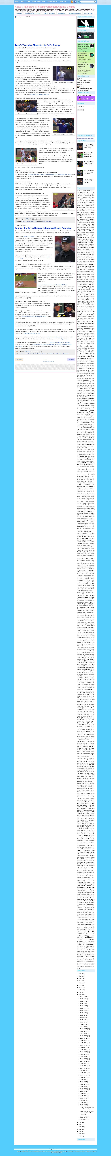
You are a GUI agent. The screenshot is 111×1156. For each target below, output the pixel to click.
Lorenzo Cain (91, 598)
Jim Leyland (90, 525)
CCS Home (19, 13)
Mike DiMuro (86, 659)
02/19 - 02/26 (83, 1095)
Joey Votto (81, 536)
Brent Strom (90, 277)
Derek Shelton (80, 386)
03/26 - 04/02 (83, 1084)
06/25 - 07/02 (83, 1054)
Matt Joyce (90, 639)
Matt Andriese (81, 634)
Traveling (79, 917)
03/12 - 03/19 (83, 1089)
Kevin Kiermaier (87, 575)
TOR (93, 884)
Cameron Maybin (90, 304)
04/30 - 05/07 (83, 1072)
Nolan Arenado (90, 691)
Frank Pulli (80, 441)
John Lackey (87, 541)
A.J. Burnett (79, 190)
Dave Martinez (90, 368)
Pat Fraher (92, 699)
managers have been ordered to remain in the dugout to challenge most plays (49, 174)
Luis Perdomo (88, 600)
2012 (80, 1131)
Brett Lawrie (88, 279)
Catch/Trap (91, 314)
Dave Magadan (82, 368)
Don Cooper (90, 395)
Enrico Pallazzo (90, 419)
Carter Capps (86, 311)
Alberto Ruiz (89, 205)
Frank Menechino (90, 439)
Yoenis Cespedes (90, 961)
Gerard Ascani (84, 452)
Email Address (80, 106)
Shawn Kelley (87, 870)
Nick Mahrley (86, 687)
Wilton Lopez (82, 958)
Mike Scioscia (90, 667)
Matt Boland (86, 635)
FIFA (84, 427)
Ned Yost (89, 679)
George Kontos (86, 451)
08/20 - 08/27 (83, 1036)
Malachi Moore (82, 607)
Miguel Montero (89, 654)
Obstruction (89, 692)
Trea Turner (80, 922)
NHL (88, 677)
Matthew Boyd (80, 644)
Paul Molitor (87, 704)
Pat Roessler (79, 702)
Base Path (82, 246)
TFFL (87, 884)
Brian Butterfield (82, 282)
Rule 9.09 (86, 833)
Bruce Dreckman (88, 293)
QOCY (88, 721)
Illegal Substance (81, 481)
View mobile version (48, 361)
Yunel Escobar (89, 964)
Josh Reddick (80, 560)
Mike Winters (88, 669)
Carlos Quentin (87, 309)
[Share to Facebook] (41, 219)
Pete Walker (89, 711)
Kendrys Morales (82, 570)
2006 (80, 1136)
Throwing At (91, 892)
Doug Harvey (83, 400)
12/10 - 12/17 (83, 1001)
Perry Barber (84, 709)
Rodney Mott (80, 744)
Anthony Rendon (81, 229)
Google (56, 1151)
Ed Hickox (84, 403)
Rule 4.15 (84, 800)
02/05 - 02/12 (83, 1100)
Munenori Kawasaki (88, 674)
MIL (78, 603)
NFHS (78, 677)
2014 (80, 1127)
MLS (93, 603)
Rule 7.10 (89, 821)
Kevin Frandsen (87, 573)
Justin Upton (86, 563)
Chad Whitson (83, 318)
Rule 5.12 (86, 808)
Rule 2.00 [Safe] (80, 783)
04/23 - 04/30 (83, 1075)
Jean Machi (92, 506)
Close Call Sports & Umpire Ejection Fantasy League (45, 6)
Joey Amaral (82, 535)
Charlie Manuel (87, 319)
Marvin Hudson (81, 630)
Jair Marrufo (87, 489)
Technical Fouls (81, 887)
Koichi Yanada (87, 580)
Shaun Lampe (80, 870)
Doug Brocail (82, 398)
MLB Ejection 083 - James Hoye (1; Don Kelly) (89, 180)
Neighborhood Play (81, 681)
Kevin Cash (89, 572)
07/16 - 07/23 (83, 1047)
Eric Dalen (88, 421)
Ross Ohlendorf (86, 751)
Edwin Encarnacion (90, 408)
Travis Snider (81, 921)
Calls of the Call (80, 304)
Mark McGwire (83, 622)
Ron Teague (91, 748)
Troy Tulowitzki (80, 926)
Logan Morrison (83, 598)
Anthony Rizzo (90, 229)
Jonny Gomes (80, 551)
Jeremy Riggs (89, 518)
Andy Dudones (82, 219)
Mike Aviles (88, 655)
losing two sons (64, 339)
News (87, 682)
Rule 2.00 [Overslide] (82, 780)
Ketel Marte (82, 572)
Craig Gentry (90, 350)
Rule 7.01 (92, 815)
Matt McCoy (87, 640)
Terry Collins (83, 889)
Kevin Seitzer (81, 578)
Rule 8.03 (92, 827)
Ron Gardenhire (90, 744)
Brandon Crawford (80, 272)
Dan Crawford (86, 356)
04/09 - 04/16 (83, 1079)
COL (85, 303)
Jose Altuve (79, 555)
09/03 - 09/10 (83, 1031)
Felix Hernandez (80, 431)
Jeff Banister (87, 508)
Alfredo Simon (87, 214)
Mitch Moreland (87, 672)
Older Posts (71, 359)
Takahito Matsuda (86, 885)
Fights (80, 434)
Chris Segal (89, 331)
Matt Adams (86, 632)
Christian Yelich (89, 333)
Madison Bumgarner (83, 605)
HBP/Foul (84, 463)
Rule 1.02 (88, 754)
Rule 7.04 (79, 818)
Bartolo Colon (84, 244)
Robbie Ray (90, 736)
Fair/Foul (89, 427)
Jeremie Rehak (88, 516)
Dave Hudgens (91, 366)
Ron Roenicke (82, 748)
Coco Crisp (84, 341)
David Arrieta (91, 371)
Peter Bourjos (80, 712)
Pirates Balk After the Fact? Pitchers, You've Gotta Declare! (82, 55)
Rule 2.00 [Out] (90, 778)
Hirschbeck (61, 342)
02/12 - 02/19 (83, 1098)
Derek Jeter (79, 385)
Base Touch (91, 246)
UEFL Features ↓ (50, 13)
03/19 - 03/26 (83, 1086)
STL (78, 848)
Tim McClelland (84, 897)
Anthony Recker (90, 227)
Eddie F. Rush (90, 405)
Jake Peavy (84, 493)
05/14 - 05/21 (83, 1068)
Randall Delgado (89, 724)
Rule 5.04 (79, 803)
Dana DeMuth (84, 360)
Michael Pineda (90, 649)
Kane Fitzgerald (89, 565)
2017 (80, 994)
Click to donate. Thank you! (84, 95)
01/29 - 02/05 (83, 1102)
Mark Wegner (90, 625)
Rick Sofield (83, 733)
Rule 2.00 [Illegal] (86, 771)
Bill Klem (86, 254)
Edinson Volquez (80, 407)
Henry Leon (90, 469)
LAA (93, 585)
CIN (93, 301)
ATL (88, 195)
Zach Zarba (80, 966)
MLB (88, 603)
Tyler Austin (88, 927)
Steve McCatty (86, 877)
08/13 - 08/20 (83, 1038)
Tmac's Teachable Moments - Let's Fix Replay (37, 45)
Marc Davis (90, 612)
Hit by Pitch (88, 471)
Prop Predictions (88, 717)
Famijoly (81, 86)
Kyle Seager (87, 585)
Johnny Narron (80, 546)
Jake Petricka (91, 493)
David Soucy (86, 380)
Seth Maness (84, 867)
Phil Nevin (86, 714)
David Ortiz (79, 376)
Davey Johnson (83, 371)
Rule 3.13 (89, 791)
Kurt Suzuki (85, 583)
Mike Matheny (88, 662)
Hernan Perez (80, 471)
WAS (90, 949)
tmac (36, 221)
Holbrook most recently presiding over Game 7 (34, 316)
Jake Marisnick (86, 491)
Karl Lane (79, 566)
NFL (83, 677)
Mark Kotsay (80, 620)
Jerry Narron (88, 521)
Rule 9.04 (85, 832)
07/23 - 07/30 (83, 1045)
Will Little (84, 954)
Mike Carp (87, 657)
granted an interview (28, 236)
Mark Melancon (91, 622)
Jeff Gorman (87, 509)
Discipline (84, 393)
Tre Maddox (90, 921)
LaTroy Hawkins (89, 587)
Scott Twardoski (86, 858)
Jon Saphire (85, 548)
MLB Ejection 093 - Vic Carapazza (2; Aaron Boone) (89, 146)
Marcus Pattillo (80, 613)
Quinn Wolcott (81, 723)
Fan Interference (81, 429)
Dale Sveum (86, 355)
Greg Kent (79, 459)
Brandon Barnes (80, 271)
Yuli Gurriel (81, 964)
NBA (78, 676)
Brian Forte (91, 282)
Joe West (92, 533)
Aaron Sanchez (86, 197)
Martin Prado (81, 629)
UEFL (39, 221)
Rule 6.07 (88, 813)
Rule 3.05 (81, 790)
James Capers (82, 494)
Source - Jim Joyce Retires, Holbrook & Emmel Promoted (43, 228)
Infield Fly (91, 481)
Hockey (79, 472)
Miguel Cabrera (90, 652)
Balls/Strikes (83, 242)
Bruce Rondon (80, 294)
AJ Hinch (88, 194)
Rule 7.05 (87, 818)
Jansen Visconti (88, 499)
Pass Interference (90, 697)
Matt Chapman (87, 637)
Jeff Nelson (91, 513)
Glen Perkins (90, 456)
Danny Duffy (86, 363)
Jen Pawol (90, 514)
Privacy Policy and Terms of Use (55, 1149)
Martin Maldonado (90, 627)
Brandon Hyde (80, 274)
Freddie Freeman (88, 441)
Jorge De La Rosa (89, 553)
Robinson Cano (91, 741)
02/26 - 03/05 (83, 1093)
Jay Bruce (79, 506)
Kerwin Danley (90, 570)
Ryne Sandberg (90, 845)
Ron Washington (83, 749)
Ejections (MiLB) (81, 412)
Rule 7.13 (86, 823)
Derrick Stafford (84, 388)
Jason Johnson (89, 501)
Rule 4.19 (90, 800)
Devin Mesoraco (86, 390)
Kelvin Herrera (84, 568)
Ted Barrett (91, 887)
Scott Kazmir (87, 857)
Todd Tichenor (90, 904)
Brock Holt (86, 291)
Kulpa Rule (91, 582)
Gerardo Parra (91, 452)
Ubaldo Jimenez (89, 933)
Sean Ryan (90, 863)
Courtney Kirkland (81, 348)
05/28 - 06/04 (83, 1063)
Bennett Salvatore (84, 251)
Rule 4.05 (92, 795)
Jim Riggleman (90, 526)
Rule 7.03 (89, 817)
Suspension (89, 882)
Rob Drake (91, 733)
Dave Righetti (82, 370)
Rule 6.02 (86, 810)
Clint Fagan (89, 338)
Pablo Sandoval (83, 696)
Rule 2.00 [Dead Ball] (89, 766)
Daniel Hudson (86, 361)
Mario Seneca (80, 615)
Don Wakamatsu (90, 397)
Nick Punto (84, 689)
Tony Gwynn (91, 912)
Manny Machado (90, 610)
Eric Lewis (91, 422)
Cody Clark (91, 341)
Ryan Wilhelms (82, 845)
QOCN (88, 719)
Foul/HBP (89, 437)
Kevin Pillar (84, 577)
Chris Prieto (85, 329)
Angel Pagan (89, 225)
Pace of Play (91, 696)
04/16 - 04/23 (83, 1077)
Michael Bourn (91, 647)
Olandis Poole (80, 694)
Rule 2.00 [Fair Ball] (84, 768)
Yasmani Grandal (81, 961)
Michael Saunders (80, 650)
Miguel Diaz (81, 654)
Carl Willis (88, 306)
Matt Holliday (83, 639)
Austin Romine (90, 237)
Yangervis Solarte (80, 959)
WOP (80, 78)
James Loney (90, 496)
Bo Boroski (79, 261)
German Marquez (82, 454)
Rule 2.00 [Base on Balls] (87, 763)
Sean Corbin (89, 862)
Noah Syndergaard (81, 691)
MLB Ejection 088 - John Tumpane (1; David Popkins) (89, 163)
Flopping (79, 436)
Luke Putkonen (85, 602)
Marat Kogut (82, 612)
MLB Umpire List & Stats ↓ (33, 13)
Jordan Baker (88, 551)
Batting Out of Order (83, 249)
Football (86, 436)
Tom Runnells (87, 907)
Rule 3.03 (92, 788)
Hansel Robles (89, 466)
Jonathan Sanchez (88, 550)
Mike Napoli (89, 665)
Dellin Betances (83, 383)
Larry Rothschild (86, 592)
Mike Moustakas (82, 664)
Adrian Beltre (85, 200)
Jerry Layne (88, 520)
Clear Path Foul (90, 336)
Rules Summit (88, 835)
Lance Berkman (86, 590)
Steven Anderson (85, 879)
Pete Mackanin (80, 711)
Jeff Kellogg (86, 511)
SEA (86, 847)
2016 (80, 1122)
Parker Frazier (82, 697)
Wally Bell (79, 951)
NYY (81, 679)
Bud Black (82, 298)
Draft (78, 402)
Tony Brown (84, 912)
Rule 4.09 (92, 796)
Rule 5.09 (81, 807)
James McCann (81, 498)
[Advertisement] (45, 30)
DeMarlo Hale (85, 381)
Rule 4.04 (86, 795)
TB (78, 884)
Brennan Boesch (89, 276)
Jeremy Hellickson (80, 518)
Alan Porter (80, 204)
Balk (93, 241)
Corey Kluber (80, 346)
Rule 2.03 (79, 788)
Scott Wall (85, 860)
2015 (80, 1124)
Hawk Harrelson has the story (32, 333)
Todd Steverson (82, 904)
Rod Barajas (90, 743)
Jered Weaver (80, 516)
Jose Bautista (87, 555)
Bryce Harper (80, 296)
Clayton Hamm (91, 334)
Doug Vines (90, 400)
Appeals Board (83, 231)
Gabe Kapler (80, 444)
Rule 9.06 (79, 833)
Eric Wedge (87, 424)
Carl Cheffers (81, 306)
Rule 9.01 (83, 830)
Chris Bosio (83, 324)
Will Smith (91, 954)
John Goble (87, 540)
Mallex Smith (86, 608)
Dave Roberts (91, 370)
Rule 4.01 (90, 793)
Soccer (84, 872)
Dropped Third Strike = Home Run (39, 94)
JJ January (88, 488)
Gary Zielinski (82, 447)
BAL (83, 241)
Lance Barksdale (82, 588)
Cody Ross (79, 343)
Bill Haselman (90, 252)
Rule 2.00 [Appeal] (82, 761)
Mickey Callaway (81, 652)
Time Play (92, 900)
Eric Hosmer (84, 422)
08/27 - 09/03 (83, 1033)
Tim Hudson (86, 895)
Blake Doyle (81, 259)
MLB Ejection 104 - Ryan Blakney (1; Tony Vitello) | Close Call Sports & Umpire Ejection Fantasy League (83, 82)
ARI (83, 195)
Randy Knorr (80, 726)
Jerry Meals (80, 521)
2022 (80, 983)
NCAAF (91, 676)
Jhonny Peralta (85, 523)
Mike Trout (81, 669)
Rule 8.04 (81, 828)
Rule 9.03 (79, 832)
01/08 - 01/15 (83, 1117)
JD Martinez (82, 488)
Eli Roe (88, 415)
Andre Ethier (91, 215)
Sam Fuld (83, 852)
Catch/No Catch (81, 314)
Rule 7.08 (91, 820)
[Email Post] (33, 219)
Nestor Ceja (80, 682)
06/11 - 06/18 (83, 1059)
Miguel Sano (80, 655)
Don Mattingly (80, 397)
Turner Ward (90, 926)
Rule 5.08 (92, 805)
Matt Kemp (79, 640)
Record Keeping (86, 728)
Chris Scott (81, 331)
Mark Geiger (82, 619)
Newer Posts (19, 359)
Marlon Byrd (81, 627)
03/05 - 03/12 (83, 1091)
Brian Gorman (83, 284)
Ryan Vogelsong (91, 843)
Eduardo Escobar (80, 408)
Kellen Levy (87, 566)
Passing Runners (83, 699)
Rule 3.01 (85, 788)
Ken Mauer (91, 568)
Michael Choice (81, 649)
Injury (81, 483)
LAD (81, 587)
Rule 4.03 (79, 795)
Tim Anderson (83, 894)
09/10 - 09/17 (83, 1029)
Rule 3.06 (88, 790)
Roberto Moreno (90, 738)
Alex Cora (79, 209)
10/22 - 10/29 (83, 1015)
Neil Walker (90, 681)
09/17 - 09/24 (83, 1026)
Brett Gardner (80, 279)
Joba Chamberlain (86, 530)
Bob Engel (87, 262)
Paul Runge (86, 706)
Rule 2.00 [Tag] (81, 786)
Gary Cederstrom (81, 446)
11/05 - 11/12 (83, 1010)
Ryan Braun (80, 840)
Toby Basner (82, 902)
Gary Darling (91, 446)
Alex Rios (92, 209)
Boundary (82, 267)
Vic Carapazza (88, 946)
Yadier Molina (90, 958)
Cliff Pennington (80, 338)
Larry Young (87, 593)
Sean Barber (80, 862)
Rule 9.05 (90, 832)
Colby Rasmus (87, 343)
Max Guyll (88, 644)
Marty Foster (89, 629)
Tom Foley (82, 905)
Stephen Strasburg (86, 875)
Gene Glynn (79, 449)
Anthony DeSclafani (81, 227)
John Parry (85, 543)
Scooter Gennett (83, 853)
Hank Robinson (80, 466)
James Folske (90, 494)
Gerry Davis (91, 454)
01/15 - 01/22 (83, 1105)
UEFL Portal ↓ (88, 13)
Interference (91, 486)
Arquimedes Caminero (82, 234)
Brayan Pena (81, 276)
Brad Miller (82, 269)
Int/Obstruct (87, 484)
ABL (85, 192)
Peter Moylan (87, 712)
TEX (82, 884)
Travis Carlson (86, 917)
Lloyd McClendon (89, 597)
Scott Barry (91, 853)
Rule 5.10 (89, 806)
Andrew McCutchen (90, 217)
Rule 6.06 (81, 813)
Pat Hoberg (81, 701)
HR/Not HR (89, 464)
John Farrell (85, 538)
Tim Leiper (92, 895)
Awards (87, 239)
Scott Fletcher (82, 855)
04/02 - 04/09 (83, 1082)
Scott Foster (90, 855)
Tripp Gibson (88, 924)
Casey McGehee (88, 313)
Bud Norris (90, 298)
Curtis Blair (90, 351)
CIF (90, 301)
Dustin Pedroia (86, 402)
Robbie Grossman (81, 736)
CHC (84, 301)
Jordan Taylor (80, 553)
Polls (90, 716)
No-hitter (90, 689)
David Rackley (85, 378)
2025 (80, 976)
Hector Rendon (90, 468)
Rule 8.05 (87, 828)
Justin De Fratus (85, 561)
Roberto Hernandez (81, 738)
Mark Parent (81, 624)
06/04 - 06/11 (83, 1061)
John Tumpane (87, 545)
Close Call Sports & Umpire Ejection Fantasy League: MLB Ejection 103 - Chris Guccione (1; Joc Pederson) (83, 90)
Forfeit (92, 436)
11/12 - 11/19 (83, 1008)
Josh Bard (81, 558)
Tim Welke (84, 900)
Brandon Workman (90, 274)
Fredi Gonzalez (88, 442)
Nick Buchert (79, 686)
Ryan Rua (84, 843)
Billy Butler (79, 257)
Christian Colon (80, 333)
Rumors (79, 837)
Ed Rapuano (82, 405)
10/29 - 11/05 (83, 1013)
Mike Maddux (80, 662)
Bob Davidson (54, 342)
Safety (87, 850)
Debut (92, 382)
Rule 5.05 (87, 803)
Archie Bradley (89, 232)
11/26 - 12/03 (83, 1003)
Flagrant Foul (89, 434)
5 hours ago (79, 84)
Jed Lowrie (80, 508)
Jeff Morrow (84, 513)
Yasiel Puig (89, 959)
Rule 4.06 (81, 796)
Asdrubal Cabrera (85, 235)
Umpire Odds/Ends (47, 221)
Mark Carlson (85, 617)
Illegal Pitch (89, 479)
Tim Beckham (91, 894)
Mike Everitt (31, 353)
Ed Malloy (92, 403)
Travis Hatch (84, 919)
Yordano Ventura (90, 963)
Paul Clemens (87, 702)
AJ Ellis (82, 194)
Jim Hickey (92, 523)
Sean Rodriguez (81, 863)
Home (45, 359)
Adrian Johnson (88, 202)
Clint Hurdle (80, 340)
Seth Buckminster (90, 865)
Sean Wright (80, 865)
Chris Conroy (80, 326)
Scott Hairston (80, 857)
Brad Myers (90, 269)
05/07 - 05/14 (83, 1070)
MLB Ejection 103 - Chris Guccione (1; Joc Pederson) (83, 66)
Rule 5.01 (79, 801)
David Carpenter (82, 373)
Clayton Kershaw (81, 336)
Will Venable (80, 956)
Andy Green (82, 220)
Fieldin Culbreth (90, 432)
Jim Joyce (24, 353)
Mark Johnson (90, 619)
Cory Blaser (88, 346)
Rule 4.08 (86, 796)
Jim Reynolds (80, 526)
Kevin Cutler (79, 573)
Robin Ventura (81, 741)
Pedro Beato (87, 707)
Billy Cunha (85, 257)
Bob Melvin (91, 264)
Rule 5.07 (84, 805)
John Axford (88, 536)
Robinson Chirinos (82, 743)
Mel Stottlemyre (87, 645)
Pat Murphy (89, 701)
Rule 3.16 (83, 793)
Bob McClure (84, 264)
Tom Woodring (88, 909)
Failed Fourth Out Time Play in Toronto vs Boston (88, 154)
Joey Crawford (90, 535)
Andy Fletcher (90, 219)
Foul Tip (81, 437)
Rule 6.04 (84, 811)
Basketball (91, 247)
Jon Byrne (88, 546)
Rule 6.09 (84, 815)
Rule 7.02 (81, 817)
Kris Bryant (83, 582)
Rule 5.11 (79, 808)
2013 (80, 1129)
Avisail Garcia (80, 239)
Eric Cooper (80, 421)
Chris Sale (91, 329)
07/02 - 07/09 (83, 1052)
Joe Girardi (87, 531)
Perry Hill (91, 709)
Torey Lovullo (80, 915)
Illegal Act (90, 478)
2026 (80, 974)
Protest (79, 719)
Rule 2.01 (90, 786)
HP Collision (80, 464)
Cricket (78, 351)
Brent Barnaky (80, 277)
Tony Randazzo (88, 914)
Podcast (84, 716)
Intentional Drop (81, 486)
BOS (88, 241)
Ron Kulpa (91, 746)
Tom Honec (79, 907)
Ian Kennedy (88, 476)
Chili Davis (87, 323)
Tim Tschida (87, 899)
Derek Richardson (89, 385)
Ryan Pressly (87, 842)
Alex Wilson (88, 210)
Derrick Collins (90, 386)
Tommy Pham (88, 910)
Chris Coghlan (90, 324)
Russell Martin (86, 837)
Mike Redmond (81, 667)
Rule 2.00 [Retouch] (87, 781)
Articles (23, 221)
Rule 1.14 (83, 758)
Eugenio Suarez (86, 426)
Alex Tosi (80, 210)
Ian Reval (84, 478)
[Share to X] (39, 219)
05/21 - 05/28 (83, 1065)
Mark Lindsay (88, 620)
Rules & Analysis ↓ (75, 13)
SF (91, 847)
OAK (80, 692)
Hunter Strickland (81, 474)
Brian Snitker (86, 289)
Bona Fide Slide (90, 266)
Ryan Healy (79, 842)
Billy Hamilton (91, 257)
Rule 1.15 (89, 758)
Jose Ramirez (85, 556)
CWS (90, 303)
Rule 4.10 (82, 798)
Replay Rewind (86, 729)
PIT (93, 694)
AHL (90, 192)
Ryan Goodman (89, 840)
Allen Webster (85, 215)
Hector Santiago (81, 469)
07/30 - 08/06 (83, 1042)
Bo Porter (86, 261)
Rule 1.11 (83, 756)
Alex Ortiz (87, 209)
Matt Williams (87, 642)
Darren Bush (86, 365)
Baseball (82, 247)
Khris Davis (88, 578)
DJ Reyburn (86, 353)
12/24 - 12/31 (83, 996)
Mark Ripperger (90, 624)
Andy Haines (91, 220)
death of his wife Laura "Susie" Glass (53, 337)
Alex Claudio (90, 207)
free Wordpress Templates (80, 1151)
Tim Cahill (80, 895)
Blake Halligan (89, 259)
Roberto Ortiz (82, 739)
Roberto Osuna (91, 739)
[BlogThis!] (37, 219)
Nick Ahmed (84, 684)
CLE (80, 303)
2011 (80, 1133)
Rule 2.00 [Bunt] (81, 764)
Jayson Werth (85, 506)
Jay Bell (91, 504)
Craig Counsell (81, 350)
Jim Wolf (79, 528)
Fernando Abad (89, 431)
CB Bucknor (85, 299)
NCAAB (84, 676)
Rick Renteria (86, 731)
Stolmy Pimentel (86, 880)
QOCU (79, 721)
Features (90, 429)
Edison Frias (90, 407)
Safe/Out (79, 850)
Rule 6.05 (91, 812)
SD (80, 847)
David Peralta (87, 376)
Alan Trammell (90, 204)
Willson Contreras (90, 956)
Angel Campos (81, 224)
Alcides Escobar (81, 207)
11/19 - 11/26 (83, 1006)
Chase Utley (85, 321)
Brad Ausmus (90, 267)
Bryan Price (89, 294)
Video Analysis (90, 948)
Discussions (91, 393)
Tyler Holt (91, 929)
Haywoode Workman (81, 468)
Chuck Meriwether (81, 334)
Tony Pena (80, 914)
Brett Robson (86, 281)
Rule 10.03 (83, 759)
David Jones (89, 375)
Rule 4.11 (88, 798)
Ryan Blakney (88, 838)
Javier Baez (84, 504)
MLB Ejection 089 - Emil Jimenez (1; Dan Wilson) (89, 172)
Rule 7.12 (79, 823)
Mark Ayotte (87, 615)
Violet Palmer (83, 949)
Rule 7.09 (82, 821)
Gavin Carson (90, 447)
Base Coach (91, 244)
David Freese (90, 373)
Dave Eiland (83, 366)
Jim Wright (87, 528)
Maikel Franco (91, 605)
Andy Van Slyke (89, 222)
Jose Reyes (92, 556)
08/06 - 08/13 (83, 1040)
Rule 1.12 (89, 756)
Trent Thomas (89, 922)
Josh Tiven (88, 560)
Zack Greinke (87, 966)
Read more (85, 51)
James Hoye (80, 496)
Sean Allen (91, 860)
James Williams (80, 499)
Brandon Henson (89, 272)
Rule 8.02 (84, 827)
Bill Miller (92, 254)
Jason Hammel (80, 501)
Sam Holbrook (50, 353)
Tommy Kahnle (80, 910)
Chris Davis (88, 326)
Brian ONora (85, 288)
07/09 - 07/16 (83, 1049)
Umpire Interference (83, 935)
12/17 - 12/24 (83, 999)
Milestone (86, 670)
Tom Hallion (89, 905)
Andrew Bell (81, 217)
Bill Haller (84, 252)
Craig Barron (90, 348)
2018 (80, 992)
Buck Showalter (90, 296)
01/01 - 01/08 (83, 1119)
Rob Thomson (89, 734)
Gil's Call (82, 456)
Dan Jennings (87, 358)
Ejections (83, 411)
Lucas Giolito (81, 600)
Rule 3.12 (83, 791)
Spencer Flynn (91, 872)
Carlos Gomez (85, 308)
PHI (88, 694)
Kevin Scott (91, 577)
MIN (83, 603)
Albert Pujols (80, 205)
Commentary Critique (87, 345)
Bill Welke (89, 256)
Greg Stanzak (87, 459)
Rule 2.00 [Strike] (87, 785)
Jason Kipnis (79, 503)
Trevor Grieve (80, 924)
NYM (93, 677)
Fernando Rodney (81, 432)
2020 (80, 987)
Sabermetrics (87, 848)
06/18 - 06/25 (83, 1056)
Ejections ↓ (62, 13)
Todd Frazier (91, 902)
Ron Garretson (83, 746)
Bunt (78, 299)
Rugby (82, 754)
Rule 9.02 (90, 830)
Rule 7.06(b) (84, 820)
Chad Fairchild (90, 316)
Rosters (44, 353)
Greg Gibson (88, 458)
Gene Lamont (87, 449)
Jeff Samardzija (82, 514)
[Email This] (35, 219)
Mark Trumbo (82, 625)
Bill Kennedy (80, 254)
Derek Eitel (90, 383)
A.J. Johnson (87, 190)
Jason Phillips (87, 503)
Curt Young (83, 351)
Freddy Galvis (80, 442)
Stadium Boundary (83, 874)
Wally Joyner (87, 951)
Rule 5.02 (85, 801)
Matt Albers (92, 632)
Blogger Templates (91, 1151)
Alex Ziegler (85, 212)
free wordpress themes (56, 1152)
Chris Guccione (85, 328)
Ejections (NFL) (88, 414)
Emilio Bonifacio (86, 417)
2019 (80, 990)
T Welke (67, 342)
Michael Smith (89, 650)
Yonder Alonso (81, 963)
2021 (80, 985)
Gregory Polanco (85, 461)
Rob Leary (82, 734)
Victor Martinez (80, 948)
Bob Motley (82, 266)
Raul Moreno (87, 726)
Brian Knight (86, 286)
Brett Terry (92, 281)
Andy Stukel (81, 222)
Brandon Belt (89, 271)
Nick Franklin (87, 686)
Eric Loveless (80, 424)
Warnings (85, 953)
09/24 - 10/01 (83, 1024)
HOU (91, 463)
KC (82, 565)
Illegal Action (80, 479)
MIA (91, 602)
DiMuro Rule (86, 392)
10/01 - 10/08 (83, 1022)
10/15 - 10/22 (83, 1017)
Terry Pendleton (87, 890)
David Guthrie (80, 375)
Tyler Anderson (80, 927)
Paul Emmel (38, 353)
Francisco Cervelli (81, 439)
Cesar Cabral (82, 316)
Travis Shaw (91, 919)
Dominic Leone (82, 395)
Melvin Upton (84, 647)
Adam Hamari (85, 199)
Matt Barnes (88, 634)
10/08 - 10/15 (83, 1019)
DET (78, 353)
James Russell (90, 498)
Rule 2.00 (89, 759)
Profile (78, 718)
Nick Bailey (91, 684)
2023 (80, 980)
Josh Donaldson (89, 558)
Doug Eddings (90, 398)
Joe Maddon (84, 533)
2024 (80, 978)
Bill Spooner (82, 256)
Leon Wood (86, 595)
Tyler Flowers (84, 929)
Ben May (92, 249)
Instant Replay (30, 221)
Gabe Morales (88, 444)
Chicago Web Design (68, 1151)
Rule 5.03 (91, 801)
